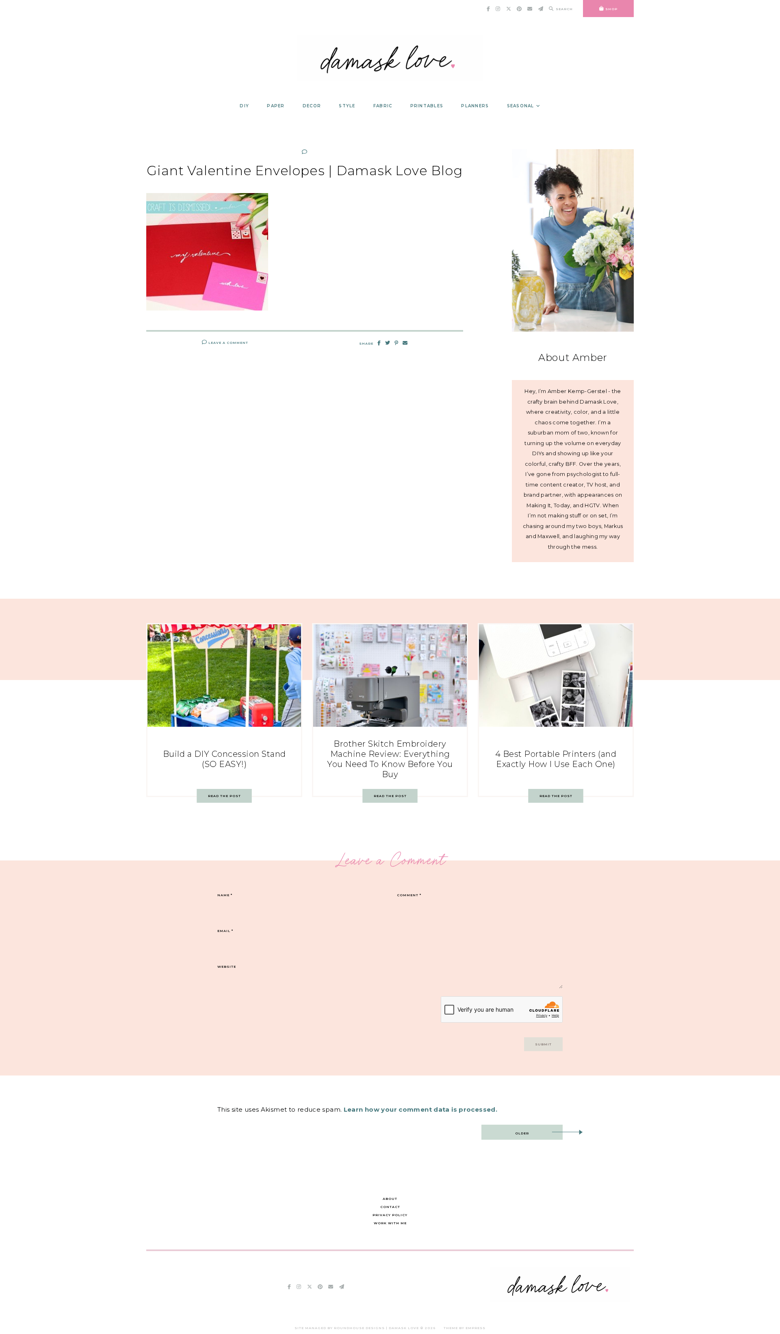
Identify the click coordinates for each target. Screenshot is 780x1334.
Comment (409, 895)
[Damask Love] (560, 1300)
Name (224, 895)
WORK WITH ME (390, 1223)
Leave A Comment (227, 343)
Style (347, 106)
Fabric (382, 106)
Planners (475, 106)
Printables (427, 106)
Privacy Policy (390, 1215)
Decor (312, 106)
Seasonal (520, 106)
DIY (244, 106)
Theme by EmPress (464, 1328)
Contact (390, 1207)
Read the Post (224, 796)
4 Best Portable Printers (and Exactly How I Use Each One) (556, 759)
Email (225, 931)
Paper (275, 106)
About (390, 1199)
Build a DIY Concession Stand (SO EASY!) (224, 759)
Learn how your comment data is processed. (420, 1109)
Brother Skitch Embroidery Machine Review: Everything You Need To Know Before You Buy (390, 759)
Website (226, 967)
